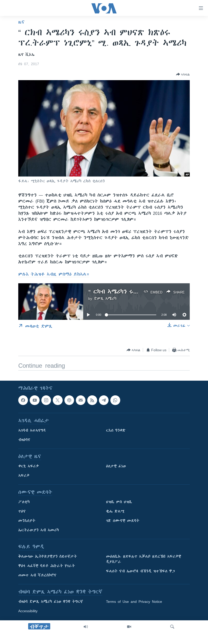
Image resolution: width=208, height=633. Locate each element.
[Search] (172, 626)
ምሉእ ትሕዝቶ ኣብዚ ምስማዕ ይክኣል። (53, 274)
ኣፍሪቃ (23, 475)
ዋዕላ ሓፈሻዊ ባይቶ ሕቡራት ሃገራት (46, 566)
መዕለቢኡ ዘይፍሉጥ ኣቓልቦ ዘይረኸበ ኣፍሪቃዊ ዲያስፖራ (143, 559)
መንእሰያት (26, 521)
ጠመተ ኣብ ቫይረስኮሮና (37, 575)
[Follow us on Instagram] (46, 400)
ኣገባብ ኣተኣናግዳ (32, 430)
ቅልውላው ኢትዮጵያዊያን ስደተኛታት (47, 556)
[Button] (183, 74)
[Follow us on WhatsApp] (115, 400)
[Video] (129, 626)
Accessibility (28, 611)
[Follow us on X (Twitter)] (57, 400)
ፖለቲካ (24, 502)
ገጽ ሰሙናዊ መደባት (122, 521)
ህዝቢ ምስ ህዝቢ (119, 502)
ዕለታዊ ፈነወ (116, 466)
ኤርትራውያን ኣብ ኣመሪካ (38, 530)
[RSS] (92, 400)
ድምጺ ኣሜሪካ (105, 298)
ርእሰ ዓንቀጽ (116, 430)
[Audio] (85, 626)
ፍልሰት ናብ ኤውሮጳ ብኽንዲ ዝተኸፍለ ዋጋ (140, 571)
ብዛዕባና (24, 440)
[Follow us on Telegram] (104, 400)
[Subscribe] (80, 400)
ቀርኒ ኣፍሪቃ (28, 466)
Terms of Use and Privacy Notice (134, 602)
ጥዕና (22, 511)
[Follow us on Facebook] (23, 400)
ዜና (21, 22)
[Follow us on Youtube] (34, 400)
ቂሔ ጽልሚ (115, 511)
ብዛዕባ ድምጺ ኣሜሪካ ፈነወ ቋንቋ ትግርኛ (50, 602)
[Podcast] (69, 400)
